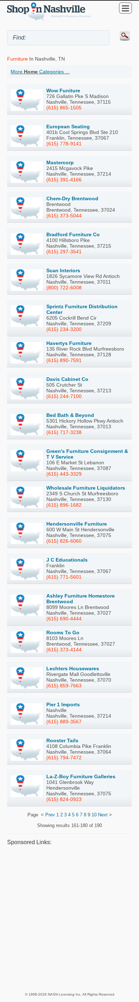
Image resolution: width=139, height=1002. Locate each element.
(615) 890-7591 (64, 360)
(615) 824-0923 (64, 799)
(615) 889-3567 (64, 721)
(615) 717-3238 (64, 432)
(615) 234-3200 (64, 329)
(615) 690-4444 (64, 618)
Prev (50, 814)
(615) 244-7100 (64, 396)
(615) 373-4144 (64, 649)
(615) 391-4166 (64, 179)
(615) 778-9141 (64, 143)
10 (94, 814)
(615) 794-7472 (64, 757)
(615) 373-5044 (64, 215)
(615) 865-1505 (64, 107)
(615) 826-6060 (64, 541)
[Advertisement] (69, 918)
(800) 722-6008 (64, 287)
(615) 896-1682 (64, 505)
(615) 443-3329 (64, 474)
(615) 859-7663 (64, 685)
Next (103, 814)
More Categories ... (40, 71)
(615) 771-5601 (64, 577)
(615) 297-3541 (64, 251)
